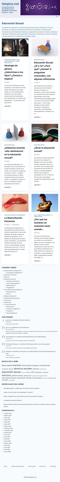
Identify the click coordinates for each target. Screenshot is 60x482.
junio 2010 (7, 434)
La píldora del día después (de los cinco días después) (31, 336)
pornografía (45, 378)
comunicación (45, 365)
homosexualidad (35, 375)
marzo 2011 (7, 424)
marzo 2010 (7, 441)
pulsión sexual (52, 378)
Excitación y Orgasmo (12, 309)
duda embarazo (43, 369)
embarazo (23, 372)
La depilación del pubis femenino (21, 320)
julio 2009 (7, 445)
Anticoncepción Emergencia (30, 365)
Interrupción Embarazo (9, 378)
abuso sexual (7, 365)
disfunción (36, 369)
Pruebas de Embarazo (12, 344)
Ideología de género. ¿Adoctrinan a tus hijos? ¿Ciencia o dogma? (13, 72)
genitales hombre (17, 375)
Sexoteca (6, 302)
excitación (38, 372)
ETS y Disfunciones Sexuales (12, 289)
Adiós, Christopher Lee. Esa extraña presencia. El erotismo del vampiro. (23, 396)
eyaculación (45, 372)
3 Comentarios (15, 224)
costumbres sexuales (7, 369)
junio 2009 (7, 447)
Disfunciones (10, 292)
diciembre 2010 (8, 428)
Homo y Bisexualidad (12, 283)
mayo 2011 (7, 422)
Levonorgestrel (10, 336)
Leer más (8, 106)
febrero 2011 (7, 426)
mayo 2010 (7, 437)
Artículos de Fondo (10, 59)
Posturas (9, 311)
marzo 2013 (7, 420)
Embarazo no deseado (12, 351)
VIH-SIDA (5, 380)
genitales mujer (27, 375)
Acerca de (42, 466)
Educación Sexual (9, 61)
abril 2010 (7, 439)
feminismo (6, 375)
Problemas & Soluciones (11, 298)
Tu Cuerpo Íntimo (9, 304)
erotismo (28, 372)
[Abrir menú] (56, 16)
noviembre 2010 (8, 430)
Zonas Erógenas (11, 313)
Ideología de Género (43, 375)
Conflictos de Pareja (44, 215)
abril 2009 (7, 449)
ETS (8, 294)
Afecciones (10, 306)
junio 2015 (7, 417)
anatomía (17, 365)
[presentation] (15, 47)
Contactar (53, 466)
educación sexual (11, 372)
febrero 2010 (7, 443)
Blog (18, 59)
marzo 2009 (7, 451)
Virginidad (9, 287)
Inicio (5, 466)
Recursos (6, 300)
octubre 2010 (7, 432)
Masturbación (21, 215)
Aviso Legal (31, 466)
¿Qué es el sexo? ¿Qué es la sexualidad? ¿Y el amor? (18, 392)
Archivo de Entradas (17, 466)
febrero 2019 (7, 415)
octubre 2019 (7, 413)
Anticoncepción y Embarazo (12, 270)
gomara (8, 320)
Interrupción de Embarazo (14, 272)
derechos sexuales (23, 368)
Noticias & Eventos (9, 296)
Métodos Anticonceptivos (34, 378)
